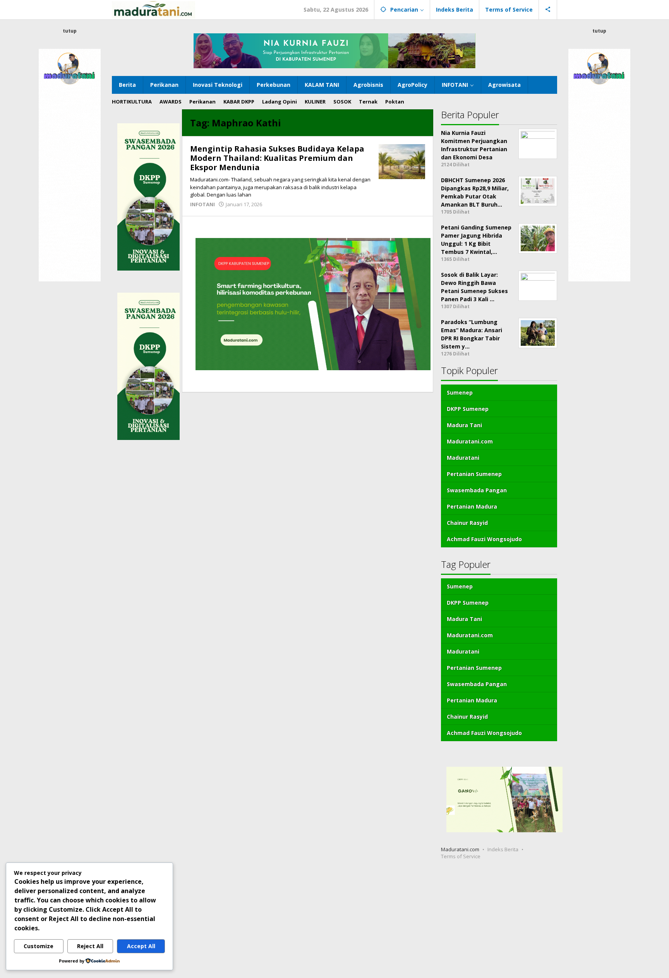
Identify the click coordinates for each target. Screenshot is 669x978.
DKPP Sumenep (468, 408)
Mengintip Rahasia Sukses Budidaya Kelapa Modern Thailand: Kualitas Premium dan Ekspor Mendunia (277, 157)
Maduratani (463, 457)
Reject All (90, 946)
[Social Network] (548, 9)
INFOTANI (202, 204)
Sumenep (460, 392)
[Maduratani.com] (153, 9)
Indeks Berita (502, 849)
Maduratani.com (470, 441)
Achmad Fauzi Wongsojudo (484, 539)
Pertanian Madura (472, 506)
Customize (38, 946)
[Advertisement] (232, 922)
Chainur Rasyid (467, 522)
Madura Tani (464, 425)
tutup (70, 31)
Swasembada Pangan (477, 490)
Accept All (141, 946)
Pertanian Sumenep (474, 474)
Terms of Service (460, 856)
